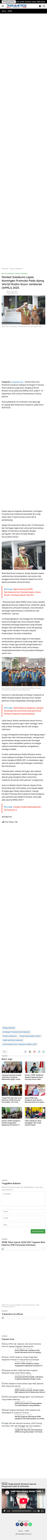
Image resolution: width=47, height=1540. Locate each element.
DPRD (27, 1531)
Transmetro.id (17, 382)
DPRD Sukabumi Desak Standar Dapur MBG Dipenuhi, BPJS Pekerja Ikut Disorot (30, 1391)
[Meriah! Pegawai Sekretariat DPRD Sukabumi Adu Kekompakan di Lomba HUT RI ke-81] (23, 1411)
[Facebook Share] (25, 1052)
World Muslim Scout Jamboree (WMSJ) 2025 (20, 1044)
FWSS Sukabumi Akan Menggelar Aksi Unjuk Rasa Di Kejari (33, 1123)
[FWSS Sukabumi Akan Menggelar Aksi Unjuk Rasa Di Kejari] (35, 1113)
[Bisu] (39, 1511)
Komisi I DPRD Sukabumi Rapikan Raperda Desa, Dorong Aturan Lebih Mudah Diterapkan (34, 1077)
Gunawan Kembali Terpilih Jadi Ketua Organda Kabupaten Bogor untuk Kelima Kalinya (11, 1077)
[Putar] (5, 1511)
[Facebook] (17, 1525)
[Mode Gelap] (40, 6)
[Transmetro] (16, 6)
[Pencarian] (44, 6)
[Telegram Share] (39, 1052)
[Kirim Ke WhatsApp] (43, 1052)
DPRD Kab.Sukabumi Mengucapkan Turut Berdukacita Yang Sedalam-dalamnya (28, 1404)
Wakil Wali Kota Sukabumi (13, 1040)
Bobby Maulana (9, 1028)
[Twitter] (22, 1525)
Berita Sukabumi (8, 273)
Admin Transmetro (12, 291)
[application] (23, 1501)
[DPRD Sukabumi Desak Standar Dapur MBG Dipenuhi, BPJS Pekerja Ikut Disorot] (23, 1384)
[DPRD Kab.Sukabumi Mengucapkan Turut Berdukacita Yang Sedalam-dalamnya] (23, 1398)
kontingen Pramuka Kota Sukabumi (16, 1032)
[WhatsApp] (30, 1525)
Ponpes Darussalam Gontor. (30, 1036)
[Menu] (3, 6)
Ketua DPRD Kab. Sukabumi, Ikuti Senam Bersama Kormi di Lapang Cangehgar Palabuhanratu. (35, 1100)
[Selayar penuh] (42, 1511)
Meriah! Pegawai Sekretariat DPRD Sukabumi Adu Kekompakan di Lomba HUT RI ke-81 (29, 1418)
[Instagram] (26, 1525)
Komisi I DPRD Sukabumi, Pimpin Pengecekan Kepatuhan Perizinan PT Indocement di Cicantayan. (12, 1123)
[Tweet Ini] (30, 1052)
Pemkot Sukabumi (20, 273)
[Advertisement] (23, 115)
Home (20, 1531)
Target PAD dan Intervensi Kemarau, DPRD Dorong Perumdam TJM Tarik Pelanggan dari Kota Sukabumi (12, 1100)
